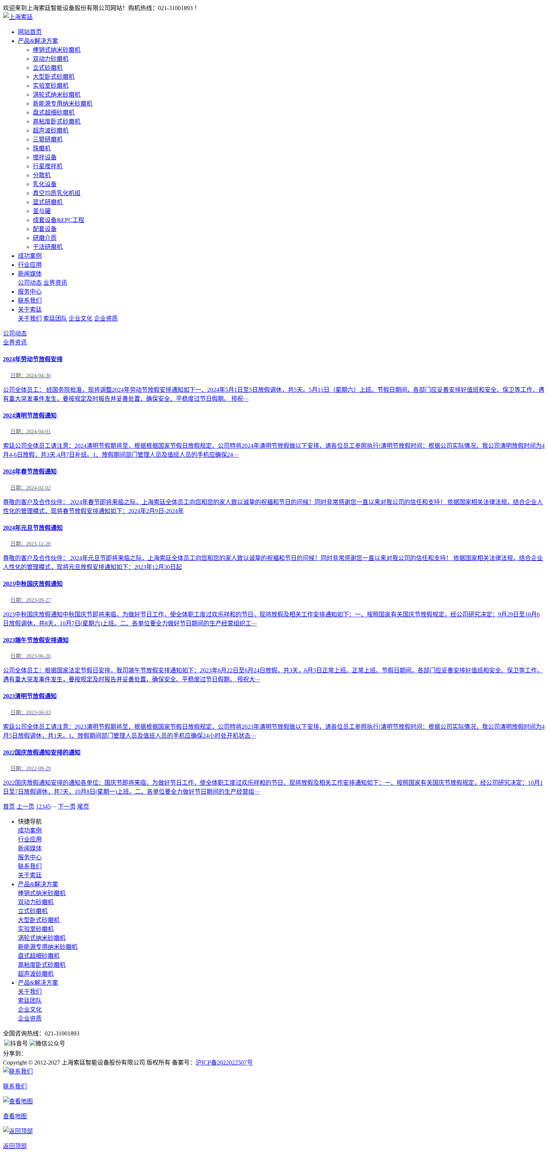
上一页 (25, 806)
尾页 (83, 806)
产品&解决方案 (38, 41)
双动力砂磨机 (51, 59)
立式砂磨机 (48, 68)
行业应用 (30, 265)
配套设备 (45, 229)
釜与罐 (42, 211)
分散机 (42, 175)
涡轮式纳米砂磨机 (57, 94)
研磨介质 (45, 238)
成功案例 (30, 256)
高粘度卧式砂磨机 (57, 121)
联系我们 (30, 300)
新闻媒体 (30, 274)
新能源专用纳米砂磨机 (62, 103)
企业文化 (80, 318)
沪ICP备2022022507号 (224, 1062)
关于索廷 (30, 309)
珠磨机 (42, 148)
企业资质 (106, 318)
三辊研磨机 (48, 139)
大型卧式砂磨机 (54, 77)
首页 (9, 806)
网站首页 (30, 32)
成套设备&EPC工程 (58, 220)
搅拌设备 (45, 157)
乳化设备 (45, 184)
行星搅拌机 (48, 166)
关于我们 (30, 318)
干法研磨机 (48, 247)
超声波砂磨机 (51, 130)
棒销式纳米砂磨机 (57, 50)
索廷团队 (55, 318)
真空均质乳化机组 (57, 193)
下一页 (67, 806)
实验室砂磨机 (51, 85)
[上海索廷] (18, 17)
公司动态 (30, 282)
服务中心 (30, 291)
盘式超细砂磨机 (54, 112)
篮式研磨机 (48, 202)
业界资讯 (55, 282)
